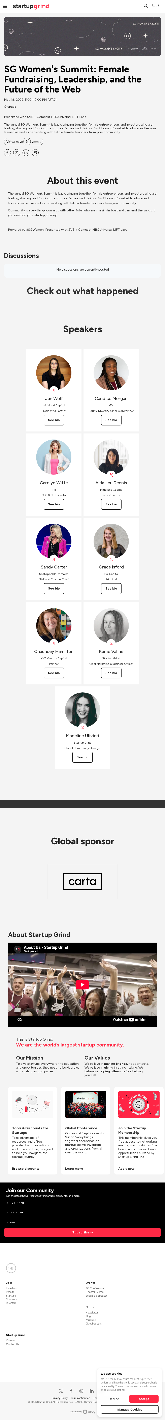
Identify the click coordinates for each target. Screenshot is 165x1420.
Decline (114, 1399)
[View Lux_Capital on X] (111, 559)
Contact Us (12, 1344)
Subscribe (81, 1232)
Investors (11, 1288)
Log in (156, 5)
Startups (11, 1295)
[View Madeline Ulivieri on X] (82, 727)
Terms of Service (80, 1398)
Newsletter (92, 1312)
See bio (54, 420)
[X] (61, 1391)
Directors (11, 1302)
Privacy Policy (60, 1398)
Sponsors (11, 1299)
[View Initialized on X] (53, 390)
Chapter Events (94, 1291)
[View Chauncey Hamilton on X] (53, 643)
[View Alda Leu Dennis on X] (111, 475)
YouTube (91, 1320)
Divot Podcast (93, 1323)
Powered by (76, 1411)
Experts (10, 1291)
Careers (10, 1340)
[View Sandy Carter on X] (53, 559)
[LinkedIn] (92, 1391)
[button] (146, 6)
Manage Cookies (129, 1409)
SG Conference (95, 1288)
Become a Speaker (96, 1295)
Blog (88, 1316)
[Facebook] (71, 1391)
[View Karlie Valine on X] (111, 643)
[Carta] (82, 881)
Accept (144, 1399)
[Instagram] (81, 1391)
